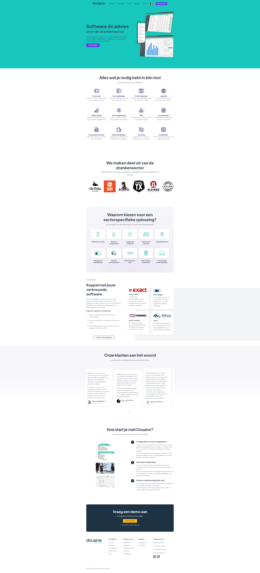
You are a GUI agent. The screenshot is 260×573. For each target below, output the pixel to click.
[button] (129, 412)
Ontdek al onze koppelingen (104, 337)
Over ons (111, 542)
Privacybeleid (142, 545)
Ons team (111, 545)
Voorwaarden (142, 542)
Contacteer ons (130, 521)
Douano (112, 3)
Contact (144, 3)
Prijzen (129, 3)
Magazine (136, 3)
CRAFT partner (113, 551)
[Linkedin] (158, 557)
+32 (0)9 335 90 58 (159, 546)
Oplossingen (120, 3)
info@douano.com (158, 542)
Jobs (110, 553)
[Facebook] (154, 557)
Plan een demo (162, 3)
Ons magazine (113, 548)
